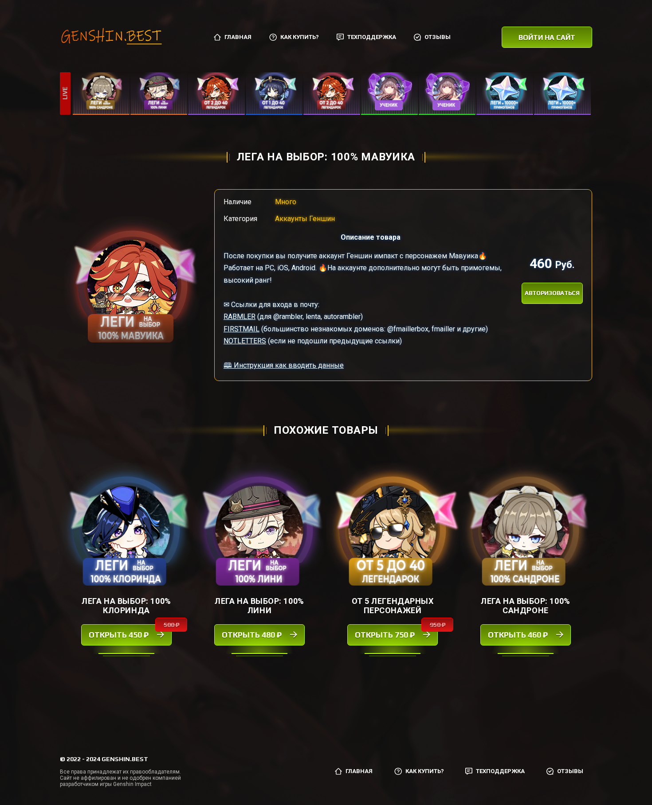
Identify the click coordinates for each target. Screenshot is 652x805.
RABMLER (239, 316)
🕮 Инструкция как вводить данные (284, 365)
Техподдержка (371, 37)
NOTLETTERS (245, 341)
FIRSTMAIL (241, 329)
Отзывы (437, 37)
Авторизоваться (552, 293)
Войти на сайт (546, 37)
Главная (237, 37)
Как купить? (299, 37)
